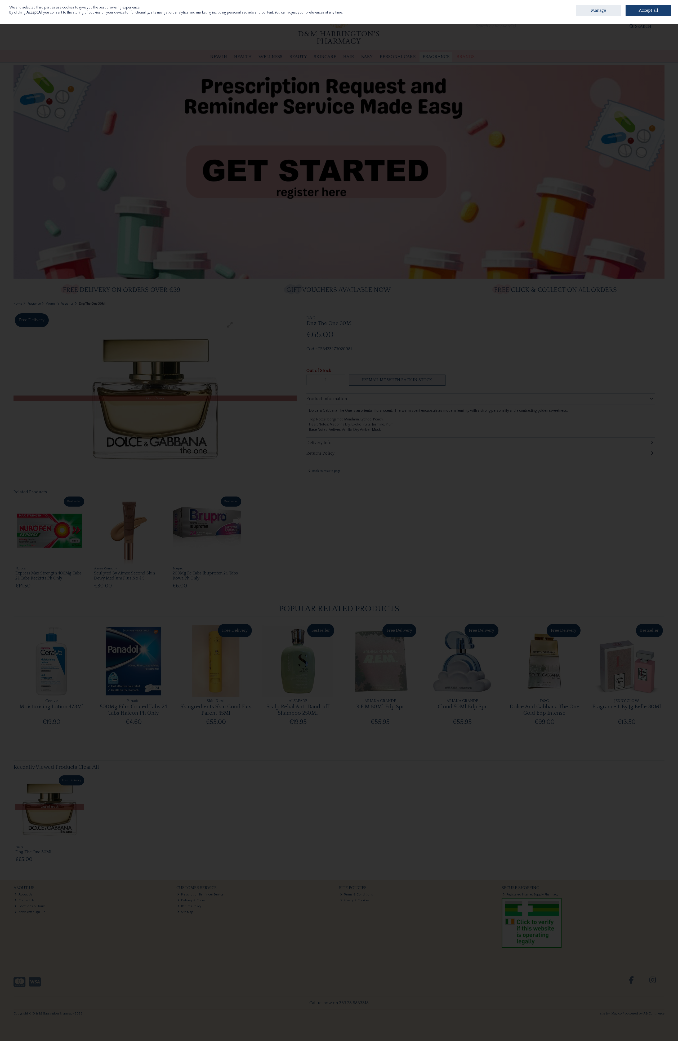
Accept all (648, 10)
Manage (598, 10)
